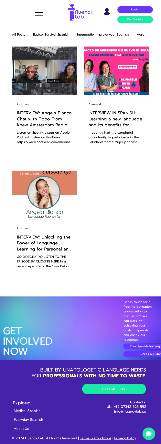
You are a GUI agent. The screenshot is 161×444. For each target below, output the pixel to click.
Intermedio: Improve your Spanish (103, 34)
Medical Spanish (27, 410)
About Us (21, 428)
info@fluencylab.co (130, 411)
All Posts (18, 34)
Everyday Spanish (28, 419)
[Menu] (39, 13)
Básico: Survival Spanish (51, 34)
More (140, 34)
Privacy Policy (125, 438)
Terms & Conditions (95, 438)
